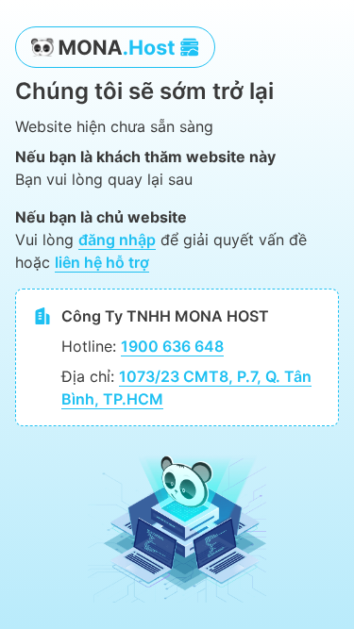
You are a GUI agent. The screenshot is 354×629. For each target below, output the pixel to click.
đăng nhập (117, 239)
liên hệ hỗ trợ (102, 262)
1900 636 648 (172, 346)
